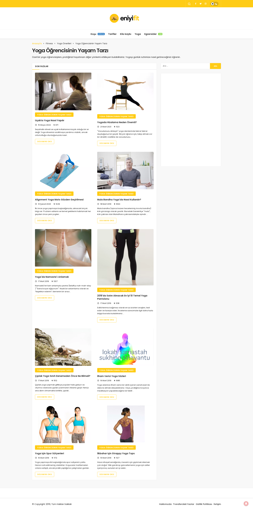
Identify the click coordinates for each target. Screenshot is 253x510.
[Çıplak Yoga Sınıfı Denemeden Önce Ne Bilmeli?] (63, 347)
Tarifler (112, 34)
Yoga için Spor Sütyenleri (49, 453)
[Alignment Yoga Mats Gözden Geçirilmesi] (63, 170)
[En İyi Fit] (126, 18)
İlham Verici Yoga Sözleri (111, 376)
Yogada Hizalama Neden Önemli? (117, 122)
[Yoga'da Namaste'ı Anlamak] (63, 248)
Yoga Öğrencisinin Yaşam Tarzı (54, 114)
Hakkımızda (165, 504)
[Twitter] (200, 3)
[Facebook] (195, 3)
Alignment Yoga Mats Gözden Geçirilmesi (59, 199)
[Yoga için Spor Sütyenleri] (63, 424)
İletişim (217, 504)
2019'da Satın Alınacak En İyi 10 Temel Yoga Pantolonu (122, 297)
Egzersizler (153, 34)
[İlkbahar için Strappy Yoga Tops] (125, 424)
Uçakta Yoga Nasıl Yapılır (49, 120)
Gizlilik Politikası (204, 504)
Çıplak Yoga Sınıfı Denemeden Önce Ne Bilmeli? (62, 376)
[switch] (214, 4)
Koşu (97, 34)
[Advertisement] (191, 119)
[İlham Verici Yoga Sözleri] (125, 347)
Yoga (138, 34)
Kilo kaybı (125, 34)
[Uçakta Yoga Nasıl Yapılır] (63, 91)
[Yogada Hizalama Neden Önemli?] (125, 92)
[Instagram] (205, 3)
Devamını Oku (44, 141)
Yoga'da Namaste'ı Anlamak (52, 276)
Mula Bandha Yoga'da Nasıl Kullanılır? (119, 199)
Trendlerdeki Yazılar (183, 504)
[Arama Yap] (189, 3)
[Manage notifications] (246, 503)
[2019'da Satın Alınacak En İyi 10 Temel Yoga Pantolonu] (125, 257)
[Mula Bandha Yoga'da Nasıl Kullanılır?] (125, 170)
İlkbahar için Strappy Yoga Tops (116, 453)
